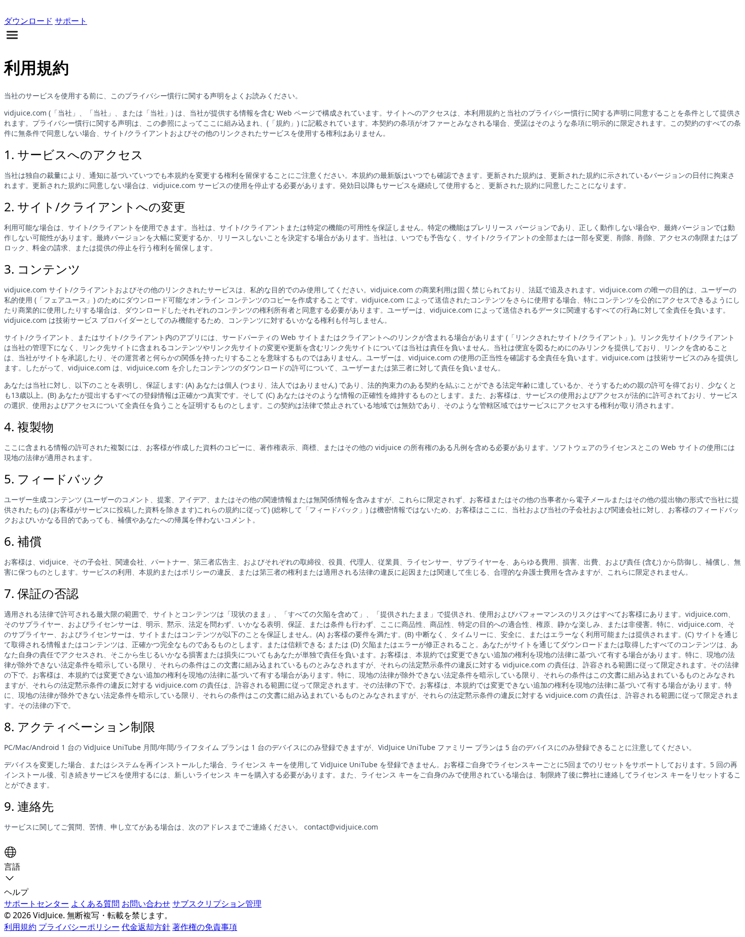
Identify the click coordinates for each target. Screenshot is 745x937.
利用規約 (20, 926)
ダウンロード (28, 20)
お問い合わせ (146, 903)
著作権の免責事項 (204, 926)
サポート (71, 20)
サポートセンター (36, 903)
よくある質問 (95, 903)
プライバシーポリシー (79, 926)
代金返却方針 (146, 926)
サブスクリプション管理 (217, 903)
